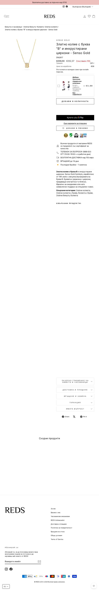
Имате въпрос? (75, 409)
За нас (53, 509)
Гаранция (75, 402)
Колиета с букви (85, 193)
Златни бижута (30, 27)
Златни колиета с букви (66, 193)
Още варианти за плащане (75, 123)
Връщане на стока (57, 532)
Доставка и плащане (59, 524)
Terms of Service (57, 539)
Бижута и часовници (13, 27)
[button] (6, 586)
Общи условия (56, 535)
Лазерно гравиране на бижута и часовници (75, 381)
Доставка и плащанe (75, 390)
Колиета (40, 27)
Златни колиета (51, 27)
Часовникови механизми (60, 516)
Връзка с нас (55, 512)
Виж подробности (77, 93)
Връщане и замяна (75, 396)
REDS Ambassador (58, 520)
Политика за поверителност (61, 528)
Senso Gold (63, 40)
